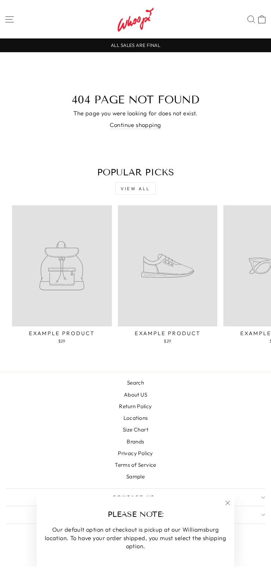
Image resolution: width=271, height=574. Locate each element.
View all (135, 188)
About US (135, 394)
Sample (135, 476)
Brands (135, 441)
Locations (136, 418)
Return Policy (135, 406)
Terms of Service (135, 464)
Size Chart (135, 429)
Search (135, 382)
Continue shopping (135, 124)
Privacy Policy (135, 453)
